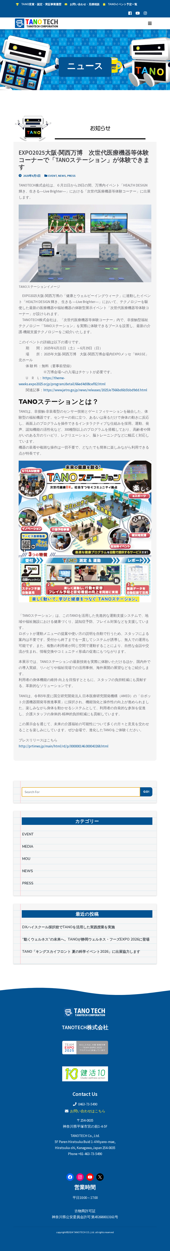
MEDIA (27, 846)
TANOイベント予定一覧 (122, 4)
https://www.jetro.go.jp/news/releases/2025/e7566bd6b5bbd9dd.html (95, 390)
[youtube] (137, 13)
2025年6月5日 (32, 176)
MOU (26, 858)
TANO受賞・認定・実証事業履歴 (41, 4)
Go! (146, 792)
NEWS (62, 176)
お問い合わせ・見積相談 (85, 4)
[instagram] (145, 13)
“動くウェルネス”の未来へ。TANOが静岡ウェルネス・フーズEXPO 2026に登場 (85, 939)
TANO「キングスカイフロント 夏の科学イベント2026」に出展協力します (81, 951)
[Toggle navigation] (149, 23)
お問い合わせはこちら (87, 1111)
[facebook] (130, 13)
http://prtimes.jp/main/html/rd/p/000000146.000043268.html (63, 746)
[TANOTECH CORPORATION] (37, 23)
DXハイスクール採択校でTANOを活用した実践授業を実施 (68, 927)
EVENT (52, 176)
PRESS (71, 176)
